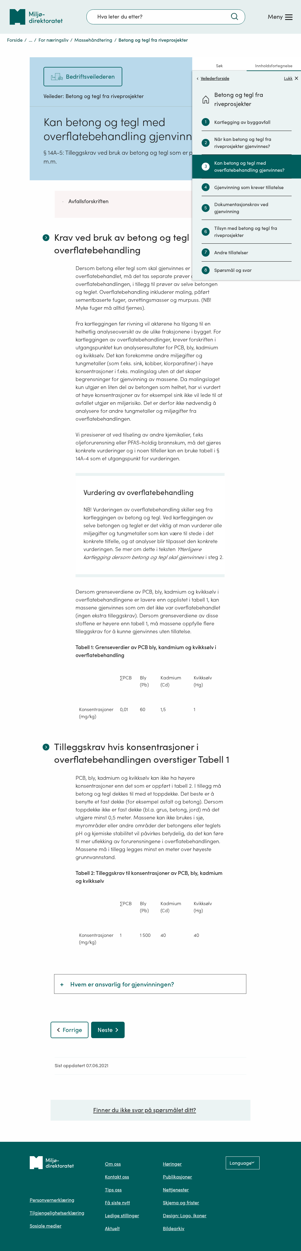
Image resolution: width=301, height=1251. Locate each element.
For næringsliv (53, 40)
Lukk (288, 78)
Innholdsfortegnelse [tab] (273, 65)
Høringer (172, 1164)
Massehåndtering (93, 40)
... (30, 40)
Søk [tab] (219, 65)
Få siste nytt (117, 1202)
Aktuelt (112, 1228)
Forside (15, 40)
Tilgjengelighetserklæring (57, 1213)
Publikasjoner (177, 1177)
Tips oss (113, 1190)
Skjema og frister (181, 1202)
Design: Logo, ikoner (184, 1215)
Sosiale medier (45, 1226)
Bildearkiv (173, 1228)
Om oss (113, 1164)
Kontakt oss (117, 1177)
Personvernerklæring (52, 1200)
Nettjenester (176, 1190)
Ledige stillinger (122, 1215)
